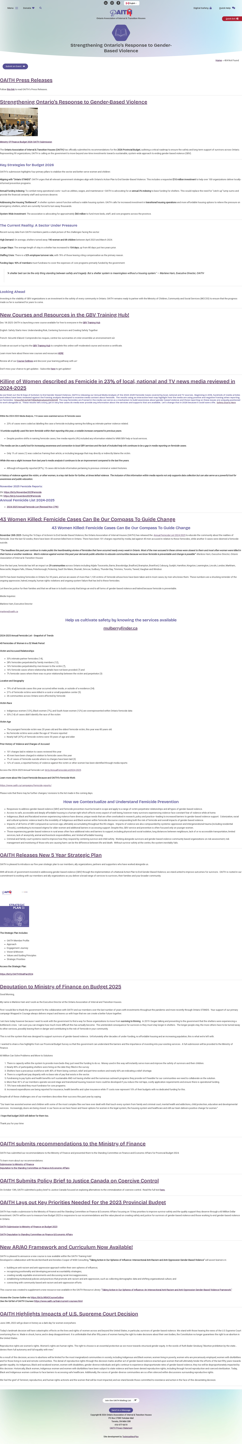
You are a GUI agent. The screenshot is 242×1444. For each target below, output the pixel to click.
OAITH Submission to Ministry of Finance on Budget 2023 (28, 1226)
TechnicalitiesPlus (130, 1436)
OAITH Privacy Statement (121, 1428)
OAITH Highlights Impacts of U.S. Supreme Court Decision (69, 1314)
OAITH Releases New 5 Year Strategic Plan (51, 855)
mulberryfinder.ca (120, 628)
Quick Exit (231, 19)
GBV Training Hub (91, 322)
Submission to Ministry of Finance (17, 1164)
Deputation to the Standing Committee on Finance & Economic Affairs (34, 1168)
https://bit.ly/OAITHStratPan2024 (16, 974)
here (53, 368)
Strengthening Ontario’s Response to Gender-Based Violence (73, 102)
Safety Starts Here (226, 402)
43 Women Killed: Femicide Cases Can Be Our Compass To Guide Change (87, 519)
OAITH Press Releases (26, 80)
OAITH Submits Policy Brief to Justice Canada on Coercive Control (79, 1181)
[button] (30, 8)
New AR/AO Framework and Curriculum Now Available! (66, 1247)
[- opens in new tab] (106, 4)
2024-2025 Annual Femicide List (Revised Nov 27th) (32, 507)
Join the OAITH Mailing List (118, 1400)
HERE (61, 353)
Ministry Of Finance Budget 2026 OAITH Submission (26, 142)
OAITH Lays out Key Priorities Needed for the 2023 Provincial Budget (83, 1202)
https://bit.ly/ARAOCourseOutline (47, 1297)
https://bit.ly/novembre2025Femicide (22, 496)
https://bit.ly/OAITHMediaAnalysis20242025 (36, 400)
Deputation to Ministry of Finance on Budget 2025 (60, 987)
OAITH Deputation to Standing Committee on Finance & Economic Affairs (36, 1234)
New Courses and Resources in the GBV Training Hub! (64, 315)
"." (166, 1289)
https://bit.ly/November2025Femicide (23, 492)
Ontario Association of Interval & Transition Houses (121, 18)
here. (162, 1189)
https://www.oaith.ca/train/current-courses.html (58, 1301)
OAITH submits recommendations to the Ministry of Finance (73, 1144)
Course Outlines (25, 361)
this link (11, 89)
